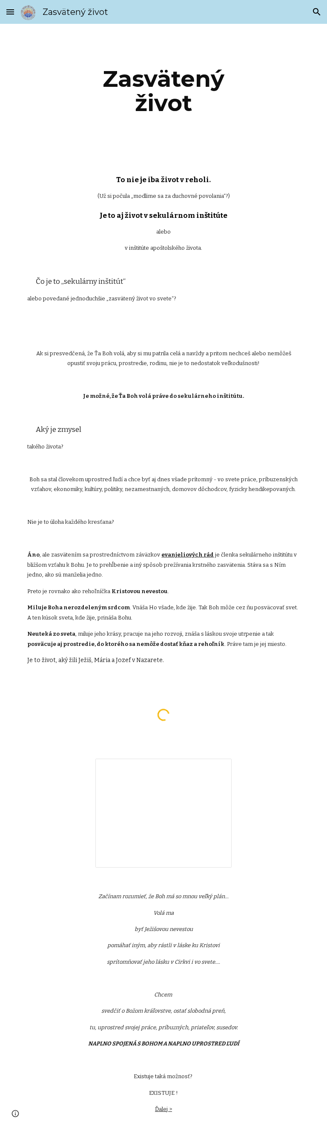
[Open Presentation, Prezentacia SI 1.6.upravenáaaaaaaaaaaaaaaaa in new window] (215, 770)
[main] (163, 91)
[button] (10, 11)
